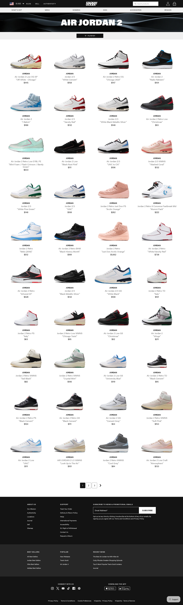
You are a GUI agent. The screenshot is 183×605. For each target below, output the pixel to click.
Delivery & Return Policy (69, 513)
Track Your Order (66, 509)
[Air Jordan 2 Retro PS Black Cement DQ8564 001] (26, 401)
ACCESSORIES (135, 10)
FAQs (62, 516)
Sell (37, 3)
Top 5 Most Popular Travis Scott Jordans (107, 564)
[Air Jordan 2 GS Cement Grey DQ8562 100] (113, 401)
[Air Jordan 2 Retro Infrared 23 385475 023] (26, 274)
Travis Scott (64, 560)
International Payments (68, 520)
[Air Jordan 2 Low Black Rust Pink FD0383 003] (69, 145)
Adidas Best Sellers (34, 568)
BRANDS (168, 10)
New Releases (65, 556)
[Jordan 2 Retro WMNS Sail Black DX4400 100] (26, 359)
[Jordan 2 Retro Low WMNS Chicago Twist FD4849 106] (69, 317)
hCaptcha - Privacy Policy (103, 601)
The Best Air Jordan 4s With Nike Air (106, 556)
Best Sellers (33, 552)
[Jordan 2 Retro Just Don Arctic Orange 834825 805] (113, 232)
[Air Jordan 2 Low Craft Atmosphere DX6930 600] (157, 444)
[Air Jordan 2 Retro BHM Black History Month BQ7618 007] (69, 232)
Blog (28, 3)
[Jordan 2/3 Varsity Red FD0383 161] (69, 102)
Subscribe (147, 510)
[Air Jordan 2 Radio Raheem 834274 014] (157, 60)
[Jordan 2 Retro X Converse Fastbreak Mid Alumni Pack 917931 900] (157, 190)
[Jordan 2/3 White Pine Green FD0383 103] (26, 190)
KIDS (105, 10)
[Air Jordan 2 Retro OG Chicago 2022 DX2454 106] (113, 60)
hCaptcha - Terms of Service (125, 601)
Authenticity (50, 3)
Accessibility (64, 524)
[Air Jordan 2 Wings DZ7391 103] (157, 317)
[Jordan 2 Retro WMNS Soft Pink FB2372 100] (157, 401)
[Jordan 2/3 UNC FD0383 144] (69, 190)
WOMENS (76, 10)
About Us (31, 504)
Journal (29, 520)
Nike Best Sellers (33, 564)
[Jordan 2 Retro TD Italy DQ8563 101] (157, 274)
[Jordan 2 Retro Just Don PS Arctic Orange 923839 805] (113, 190)
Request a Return (66, 536)
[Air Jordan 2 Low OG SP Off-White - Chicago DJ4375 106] (26, 60)
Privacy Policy (53, 601)
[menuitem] (28, 3)
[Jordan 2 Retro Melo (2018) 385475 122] (26, 232)
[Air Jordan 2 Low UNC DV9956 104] (26, 444)
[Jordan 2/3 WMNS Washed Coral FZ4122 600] (157, 145)
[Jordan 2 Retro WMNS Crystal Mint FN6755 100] (69, 359)
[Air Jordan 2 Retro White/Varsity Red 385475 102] (157, 232)
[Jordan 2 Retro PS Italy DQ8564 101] (26, 317)
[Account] (168, 4)
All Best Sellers (32, 556)
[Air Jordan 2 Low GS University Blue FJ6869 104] (113, 359)
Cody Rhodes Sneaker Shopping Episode (107, 560)
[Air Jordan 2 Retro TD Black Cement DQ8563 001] (157, 359)
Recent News (99, 552)
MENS (47, 10)
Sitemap (30, 528)
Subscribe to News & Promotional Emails (113, 504)
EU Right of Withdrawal (68, 528)
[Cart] (174, 4)
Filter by (91, 35)
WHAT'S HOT (17, 10)
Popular (64, 552)
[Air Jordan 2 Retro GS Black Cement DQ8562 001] (69, 401)
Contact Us (64, 532)
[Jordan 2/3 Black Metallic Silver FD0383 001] (69, 274)
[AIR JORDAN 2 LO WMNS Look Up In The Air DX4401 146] (69, 444)
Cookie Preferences (84, 601)
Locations (30, 516)
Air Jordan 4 (64, 564)
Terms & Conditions (68, 601)
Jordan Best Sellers (34, 560)
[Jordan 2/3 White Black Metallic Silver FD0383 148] (113, 102)
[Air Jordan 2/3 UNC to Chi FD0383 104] (113, 145)
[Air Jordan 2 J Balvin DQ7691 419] (26, 102)
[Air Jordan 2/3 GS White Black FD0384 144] (113, 274)
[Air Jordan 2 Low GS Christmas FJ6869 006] (113, 317)
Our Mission (31, 509)
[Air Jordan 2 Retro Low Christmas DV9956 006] (157, 102)
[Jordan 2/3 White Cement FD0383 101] (69, 60)
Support (64, 504)
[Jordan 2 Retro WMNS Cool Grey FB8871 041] (113, 444)
